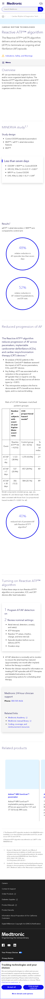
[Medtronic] (14, 3)
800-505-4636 (17, 701)
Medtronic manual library (18, 721)
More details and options (22, 993)
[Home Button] (3, 16)
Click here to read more (10, 982)
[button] (3, 4)
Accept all (12, 987)
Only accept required (33, 987)
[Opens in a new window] (3, 945)
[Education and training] (40, 3)
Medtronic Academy (16, 717)
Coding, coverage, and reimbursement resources (18, 726)
